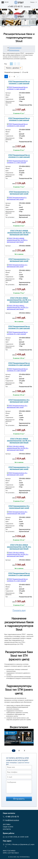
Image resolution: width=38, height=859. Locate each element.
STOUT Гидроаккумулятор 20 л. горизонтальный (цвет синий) (19, 507)
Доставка (6, 824)
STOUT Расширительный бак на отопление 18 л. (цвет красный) (19, 327)
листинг (15, 63)
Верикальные (14, 50)
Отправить (19, 799)
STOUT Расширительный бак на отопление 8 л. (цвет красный (19, 119)
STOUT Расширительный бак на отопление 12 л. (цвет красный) (19, 156)
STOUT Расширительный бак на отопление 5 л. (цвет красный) (19, 82)
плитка (11, 63)
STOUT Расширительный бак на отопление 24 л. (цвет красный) (19, 364)
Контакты (27, 6)
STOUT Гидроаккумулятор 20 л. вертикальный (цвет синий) (19, 401)
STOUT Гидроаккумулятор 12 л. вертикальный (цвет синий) (19, 260)
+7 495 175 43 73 (15, 6)
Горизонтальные (15, 48)
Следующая (18, 76)
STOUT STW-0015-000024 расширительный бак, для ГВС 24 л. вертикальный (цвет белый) (19, 547)
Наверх (32, 2)
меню (7, 2)
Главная (3, 26)
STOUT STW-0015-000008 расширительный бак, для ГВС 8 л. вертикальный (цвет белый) (19, 232)
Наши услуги (8, 827)
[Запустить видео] (19, 737)
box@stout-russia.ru (12, 820)
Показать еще (19, 610)
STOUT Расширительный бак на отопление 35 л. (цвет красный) (19, 574)
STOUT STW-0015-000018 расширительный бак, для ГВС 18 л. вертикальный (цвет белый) (19, 441)
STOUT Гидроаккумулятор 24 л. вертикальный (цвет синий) (19, 468)
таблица (18, 63)
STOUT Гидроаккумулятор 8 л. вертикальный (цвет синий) (19, 193)
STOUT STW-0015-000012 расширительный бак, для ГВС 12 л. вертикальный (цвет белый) (19, 300)
